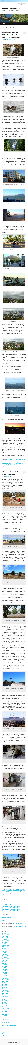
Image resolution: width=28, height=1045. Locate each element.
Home (3, 23)
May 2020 (4, 967)
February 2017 (5, 975)
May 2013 (4, 1013)
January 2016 (5, 988)
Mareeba (4, 463)
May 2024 (4, 943)
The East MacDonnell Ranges (16, 922)
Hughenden (15, 890)
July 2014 (4, 999)
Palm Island (15, 463)
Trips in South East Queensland (9, 1025)
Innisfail (14, 462)
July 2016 (4, 982)
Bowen (5, 460)
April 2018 (4, 972)
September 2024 (5, 940)
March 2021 (4, 964)
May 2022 (4, 952)
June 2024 (4, 942)
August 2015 (5, 993)
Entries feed (4, 1033)
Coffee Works (5, 462)
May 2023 (4, 948)
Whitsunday (18, 464)
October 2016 (5, 978)
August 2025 (5, 936)
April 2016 (4, 985)
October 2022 (5, 951)
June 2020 (4, 966)
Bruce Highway (10, 460)
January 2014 (5, 1006)
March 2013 (4, 1015)
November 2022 (5, 949)
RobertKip (4, 916)
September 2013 (5, 1008)
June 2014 (4, 1000)
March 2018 (4, 973)
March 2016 (4, 987)
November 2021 (5, 957)
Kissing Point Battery (15, 891)
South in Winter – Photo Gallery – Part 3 (11, 907)
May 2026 (4, 933)
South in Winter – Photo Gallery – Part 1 (11, 910)
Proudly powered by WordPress (14, 1042)
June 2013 (4, 1011)
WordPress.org (5, 1036)
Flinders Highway (9, 890)
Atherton (23, 459)
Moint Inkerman (9, 463)
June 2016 (4, 984)
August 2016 (5, 981)
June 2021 (4, 961)
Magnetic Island (19, 462)
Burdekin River (17, 460)
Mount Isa (8, 893)
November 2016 (5, 976)
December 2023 (5, 945)
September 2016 (5, 979)
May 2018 (4, 970)
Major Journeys (9, 459)
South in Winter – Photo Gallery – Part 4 (11, 906)
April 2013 (4, 1014)
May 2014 (4, 1002)
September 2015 (5, 991)
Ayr (3, 460)
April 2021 (4, 963)
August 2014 (5, 998)
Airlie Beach (18, 459)
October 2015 (5, 990)
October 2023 (5, 946)
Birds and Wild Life (6, 1021)
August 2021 (5, 960)
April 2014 (4, 1003)
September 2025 (5, 934)
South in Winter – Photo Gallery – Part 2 (11, 909)
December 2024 (5, 937)
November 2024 (5, 939)
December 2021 (5, 955)
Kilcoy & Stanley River (7, 904)
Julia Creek (8, 891)
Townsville (13, 464)
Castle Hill (23, 460)
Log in (3, 1032)
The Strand (8, 464)
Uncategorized (5, 1027)
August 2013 (5, 1010)
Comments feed (5, 1035)
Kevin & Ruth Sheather (11, 8)
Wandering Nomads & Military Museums (10, 473)
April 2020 (4, 969)
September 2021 (5, 958)
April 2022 (4, 954)
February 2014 (5, 1005)
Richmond (13, 893)
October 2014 (5, 996)
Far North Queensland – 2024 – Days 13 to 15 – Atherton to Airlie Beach (11, 34)
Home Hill (10, 462)
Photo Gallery (5, 1024)
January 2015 (5, 994)
